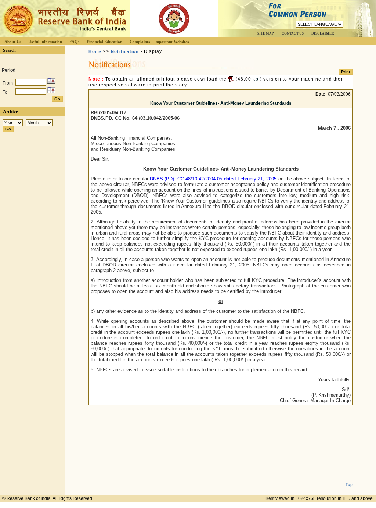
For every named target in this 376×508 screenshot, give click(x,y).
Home (95, 51)
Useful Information (45, 41)
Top (349, 484)
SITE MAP (265, 33)
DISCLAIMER (322, 33)
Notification (125, 51)
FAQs (74, 41)
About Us (12, 41)
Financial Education (104, 41)
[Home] (64, 35)
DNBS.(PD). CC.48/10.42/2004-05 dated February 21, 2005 (213, 179)
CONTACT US (293, 33)
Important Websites (171, 41)
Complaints (140, 41)
